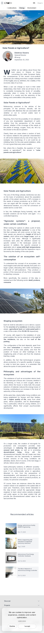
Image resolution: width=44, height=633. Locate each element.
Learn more (22, 621)
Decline (12, 626)
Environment (32, 8)
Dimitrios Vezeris (22, 53)
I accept (27, 626)
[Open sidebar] (2, 3)
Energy (22, 8)
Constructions (11, 8)
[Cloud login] (40, 3)
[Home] (8, 3)
